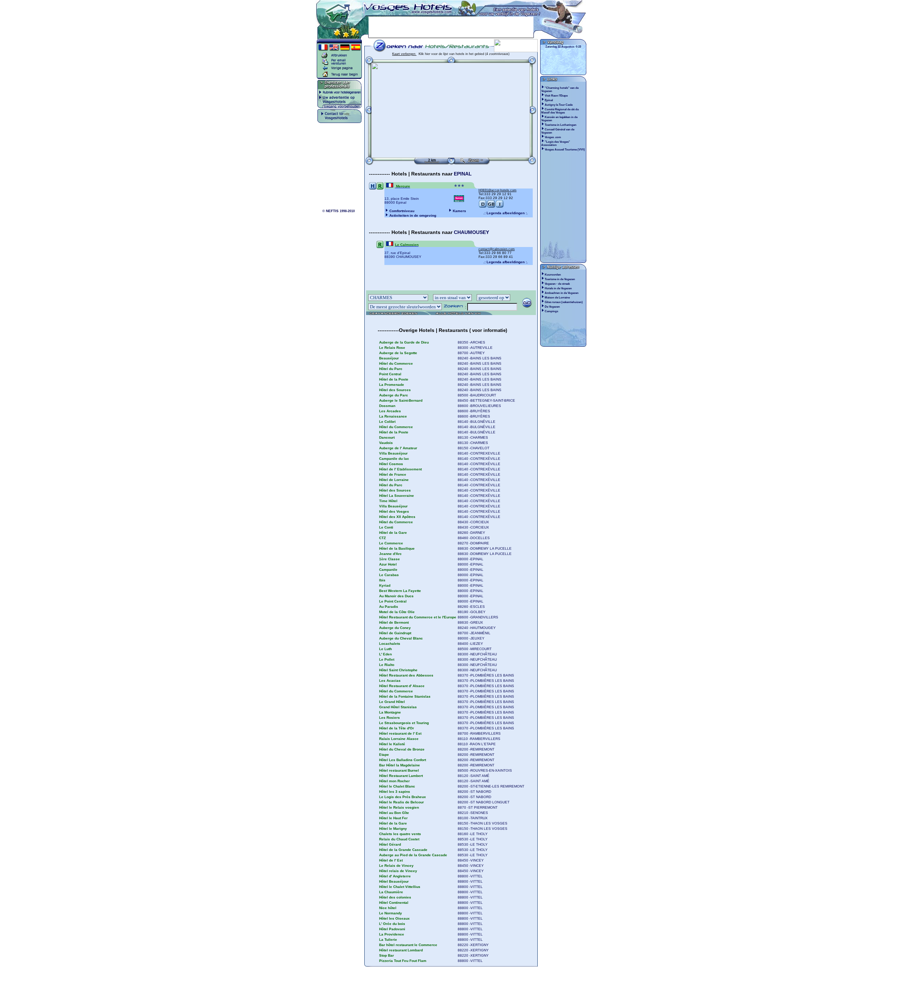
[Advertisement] (451, 27)
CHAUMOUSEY (471, 232)
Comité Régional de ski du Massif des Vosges (560, 111)
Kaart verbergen (404, 54)
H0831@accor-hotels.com (497, 190)
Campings (551, 311)
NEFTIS (332, 211)
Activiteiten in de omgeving (412, 215)
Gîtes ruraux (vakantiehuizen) (564, 302)
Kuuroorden (553, 274)
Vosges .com (553, 137)
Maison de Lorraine (557, 297)
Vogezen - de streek (557, 283)
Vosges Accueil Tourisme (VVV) (565, 149)
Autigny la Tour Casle (559, 104)
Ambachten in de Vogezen (562, 293)
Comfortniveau (401, 211)
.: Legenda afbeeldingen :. (505, 213)
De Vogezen (552, 306)
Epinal (549, 100)
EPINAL (463, 174)
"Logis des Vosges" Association (555, 143)
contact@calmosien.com (496, 249)
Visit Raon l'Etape (556, 95)
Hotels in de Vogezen (558, 288)
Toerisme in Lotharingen (561, 124)
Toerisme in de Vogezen (560, 279)
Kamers (459, 211)
